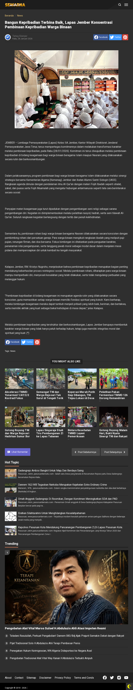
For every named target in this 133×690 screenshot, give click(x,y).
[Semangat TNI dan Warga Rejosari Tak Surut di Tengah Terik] (50, 378)
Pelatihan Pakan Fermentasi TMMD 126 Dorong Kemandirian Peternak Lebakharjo (113, 396)
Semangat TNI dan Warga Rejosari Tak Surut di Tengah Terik (49, 395)
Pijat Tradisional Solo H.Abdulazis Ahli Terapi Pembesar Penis (45, 643)
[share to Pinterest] (125, 37)
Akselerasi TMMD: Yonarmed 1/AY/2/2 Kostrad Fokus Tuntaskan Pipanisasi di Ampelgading (18, 398)
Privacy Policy (63, 677)
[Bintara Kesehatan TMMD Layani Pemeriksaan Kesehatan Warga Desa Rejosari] (82, 417)
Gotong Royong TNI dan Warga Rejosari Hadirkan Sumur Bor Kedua (17, 435)
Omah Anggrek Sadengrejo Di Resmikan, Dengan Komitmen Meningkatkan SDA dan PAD (67, 498)
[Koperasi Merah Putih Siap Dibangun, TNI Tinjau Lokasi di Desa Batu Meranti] (82, 378)
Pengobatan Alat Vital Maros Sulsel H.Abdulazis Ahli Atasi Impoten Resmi (55, 628)
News (13, 351)
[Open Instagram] (119, 678)
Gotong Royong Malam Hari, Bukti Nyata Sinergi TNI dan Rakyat (113, 433)
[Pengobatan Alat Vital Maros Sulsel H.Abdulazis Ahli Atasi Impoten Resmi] (66, 587)
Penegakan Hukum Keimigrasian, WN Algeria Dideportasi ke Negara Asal (51, 650)
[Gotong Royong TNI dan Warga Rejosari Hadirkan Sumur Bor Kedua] (19, 417)
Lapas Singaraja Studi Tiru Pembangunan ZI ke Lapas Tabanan (49, 433)
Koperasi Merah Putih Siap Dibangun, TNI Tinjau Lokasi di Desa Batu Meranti (81, 396)
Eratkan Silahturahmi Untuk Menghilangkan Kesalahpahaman (51, 513)
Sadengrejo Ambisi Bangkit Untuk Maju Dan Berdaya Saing (51, 470)
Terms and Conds (84, 677)
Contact (19, 677)
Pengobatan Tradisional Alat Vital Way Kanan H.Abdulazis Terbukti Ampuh (51, 658)
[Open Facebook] (105, 678)
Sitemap (31, 677)
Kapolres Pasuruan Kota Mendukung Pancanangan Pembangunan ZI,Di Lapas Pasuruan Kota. (70, 527)
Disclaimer (45, 677)
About (8, 677)
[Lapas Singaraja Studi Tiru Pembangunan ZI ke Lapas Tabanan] (50, 417)
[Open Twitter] (112, 678)
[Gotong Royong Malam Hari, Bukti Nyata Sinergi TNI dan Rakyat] (113, 417)
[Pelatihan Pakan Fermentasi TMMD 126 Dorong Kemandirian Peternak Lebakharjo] (113, 378)
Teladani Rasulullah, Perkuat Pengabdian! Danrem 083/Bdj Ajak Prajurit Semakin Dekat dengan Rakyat (67, 635)
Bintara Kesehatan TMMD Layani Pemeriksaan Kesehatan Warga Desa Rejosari (79, 436)
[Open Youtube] (126, 678)
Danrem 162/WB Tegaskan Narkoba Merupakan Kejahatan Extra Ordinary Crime (62, 484)
